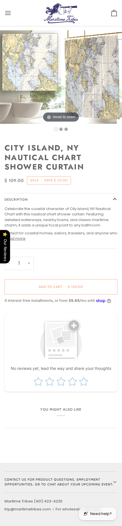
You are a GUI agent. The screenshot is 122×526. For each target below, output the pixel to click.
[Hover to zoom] (61, 76)
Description (16, 200)
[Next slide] (116, 74)
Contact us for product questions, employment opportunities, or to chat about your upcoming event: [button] (59, 482)
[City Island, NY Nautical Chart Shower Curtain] (56, 129)
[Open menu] (13, 13)
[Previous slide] (5, 74)
